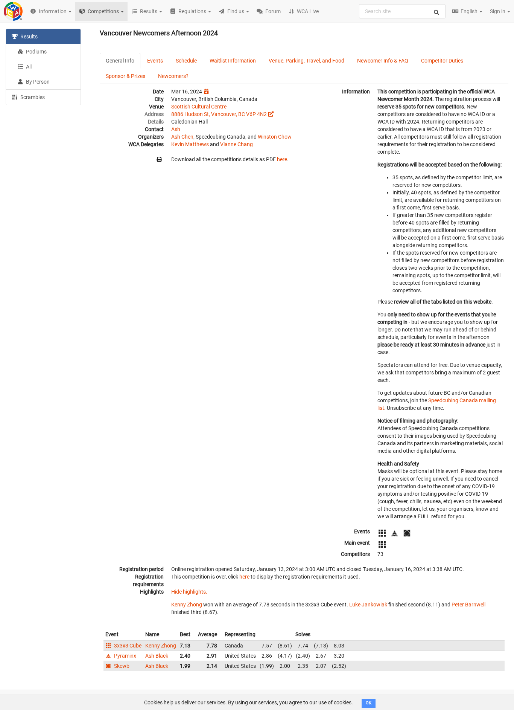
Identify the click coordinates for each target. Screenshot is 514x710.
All (28, 67)
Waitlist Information (233, 61)
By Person (37, 82)
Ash (175, 129)
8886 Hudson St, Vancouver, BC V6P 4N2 (219, 114)
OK (368, 703)
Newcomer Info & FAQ (382, 61)
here (282, 159)
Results (28, 37)
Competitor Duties (442, 61)
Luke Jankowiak (368, 605)
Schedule (186, 61)
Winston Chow (275, 137)
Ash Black (156, 656)
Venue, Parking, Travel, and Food (306, 61)
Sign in (498, 11)
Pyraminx (124, 656)
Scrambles (32, 97)
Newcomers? (173, 76)
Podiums (36, 52)
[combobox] (402, 11)
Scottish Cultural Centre (199, 107)
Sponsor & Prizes (125, 76)
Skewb (121, 666)
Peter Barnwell (468, 605)
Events (155, 61)
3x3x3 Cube (127, 646)
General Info (120, 61)
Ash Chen (182, 137)
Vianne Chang (236, 144)
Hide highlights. (189, 592)
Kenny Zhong (186, 605)
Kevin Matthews (190, 144)
